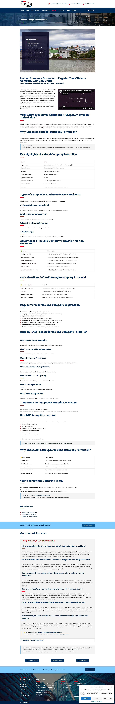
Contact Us (78, 692)
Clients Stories (46, 10)
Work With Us (66, 694)
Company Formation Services (29, 514)
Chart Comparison (67, 683)
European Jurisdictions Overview (29, 512)
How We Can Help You (33, 60)
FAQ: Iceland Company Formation (35, 62)
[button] (112, 687)
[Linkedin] (23, 695)
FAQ (32, 10)
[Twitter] (26, 693)
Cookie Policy (93, 701)
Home (22, 10)
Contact (74, 10)
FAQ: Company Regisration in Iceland (39, 541)
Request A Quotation (81, 683)
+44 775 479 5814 (75, 4)
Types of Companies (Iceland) (35, 48)
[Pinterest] (28, 695)
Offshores (61, 10)
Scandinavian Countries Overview (30, 516)
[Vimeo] (26, 695)
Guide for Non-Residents (33, 43)
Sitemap (65, 696)
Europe (54, 10)
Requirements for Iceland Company (36, 50)
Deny (97, 698)
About (27, 10)
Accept (86, 698)
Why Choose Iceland (32, 45)
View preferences (107, 698)
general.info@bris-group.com (58, 4)
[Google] (28, 693)
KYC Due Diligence (67, 685)
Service (37, 10)
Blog (68, 10)
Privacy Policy (99, 701)
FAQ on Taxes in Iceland (33, 640)
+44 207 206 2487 (89, 4)
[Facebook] (21, 693)
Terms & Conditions (67, 687)
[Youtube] (23, 693)
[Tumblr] (21, 695)
